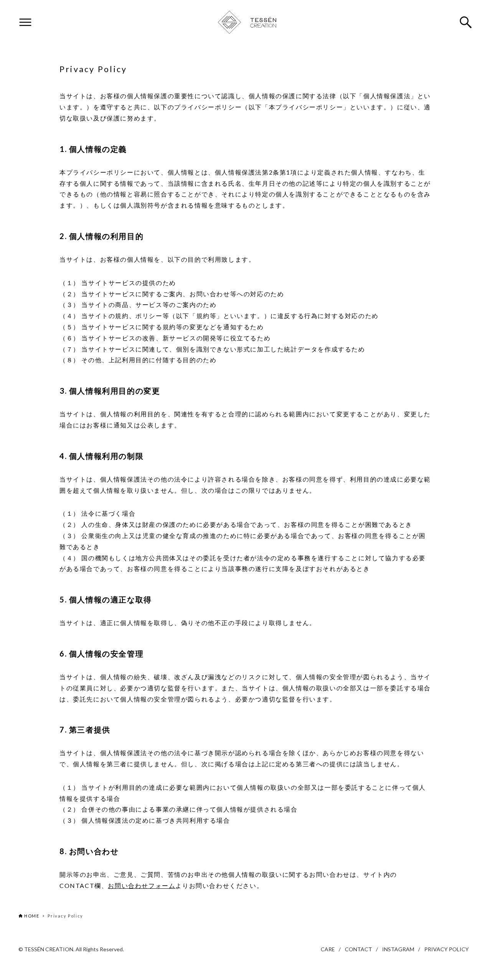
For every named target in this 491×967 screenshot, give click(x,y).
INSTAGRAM (398, 949)
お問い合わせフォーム (141, 885)
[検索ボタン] (466, 22)
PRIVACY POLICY (446, 949)
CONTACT (358, 949)
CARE (328, 949)
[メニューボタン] (25, 22)
